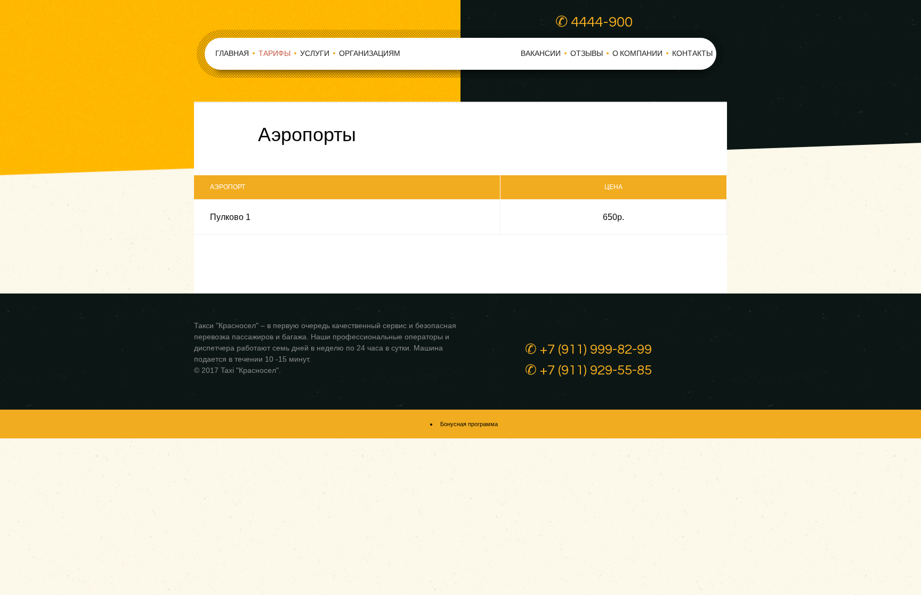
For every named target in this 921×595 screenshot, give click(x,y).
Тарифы (274, 54)
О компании (637, 54)
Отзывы (586, 54)
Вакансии (541, 54)
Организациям (369, 54)
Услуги (314, 54)
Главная (232, 54)
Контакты (692, 54)
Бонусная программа (469, 424)
